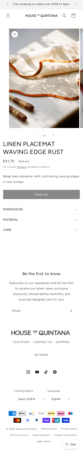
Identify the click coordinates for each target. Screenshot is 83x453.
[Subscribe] (70, 310)
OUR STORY (21, 342)
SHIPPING (63, 342)
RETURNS (41, 355)
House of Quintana (26, 429)
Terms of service (19, 435)
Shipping (21, 167)
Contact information (65, 435)
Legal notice (43, 441)
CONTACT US (42, 342)
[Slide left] (35, 135)
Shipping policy (41, 435)
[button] (8, 15)
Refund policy (49, 428)
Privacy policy (69, 428)
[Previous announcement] (7, 4)
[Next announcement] (75, 4)
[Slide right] (53, 135)
